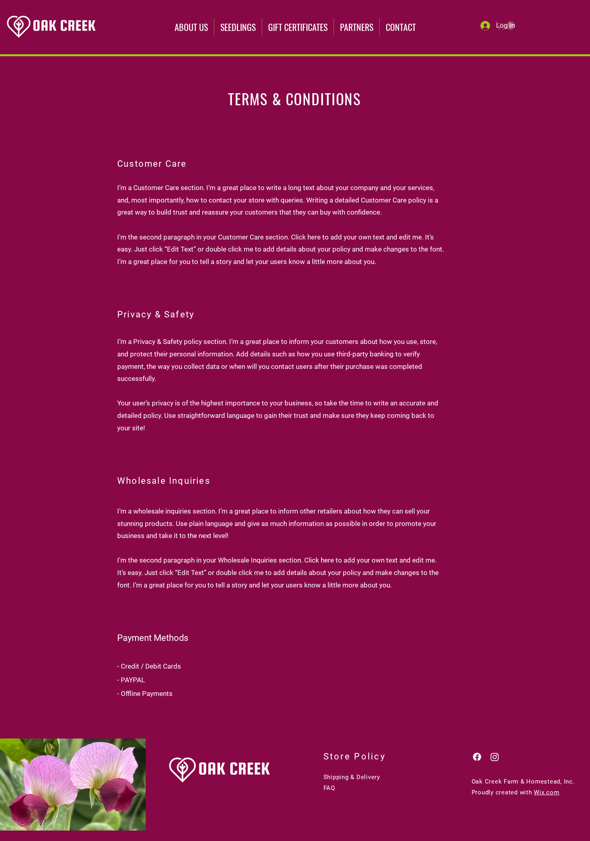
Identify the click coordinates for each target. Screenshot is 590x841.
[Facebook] (477, 756)
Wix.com (546, 792)
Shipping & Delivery (351, 777)
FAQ (329, 788)
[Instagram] (494, 756)
